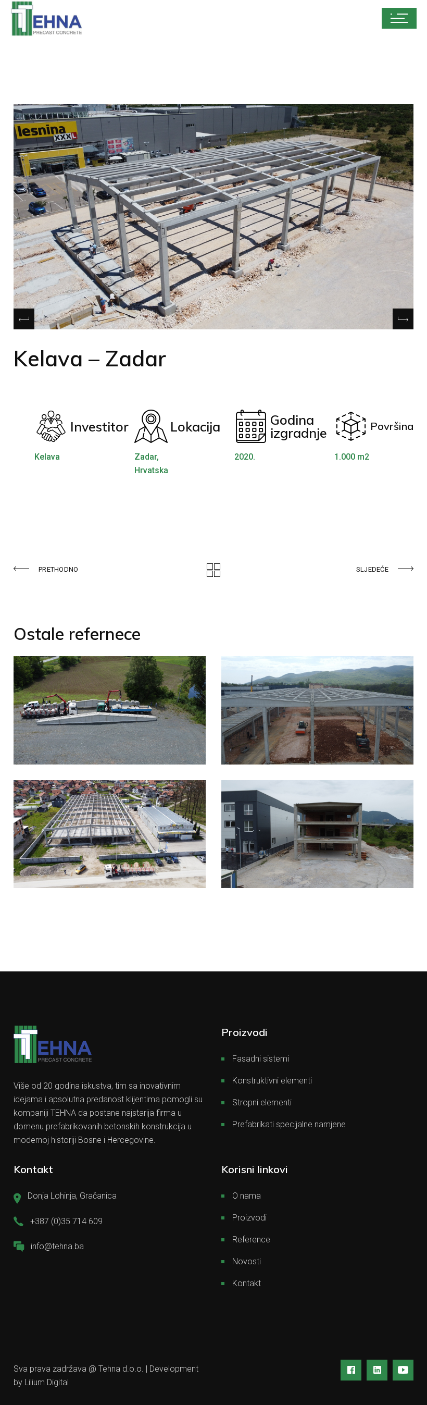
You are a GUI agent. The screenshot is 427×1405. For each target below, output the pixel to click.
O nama (246, 1196)
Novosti (246, 1261)
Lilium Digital (46, 1382)
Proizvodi (249, 1218)
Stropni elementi (262, 1102)
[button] (403, 319)
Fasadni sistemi (260, 1059)
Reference (251, 1239)
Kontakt (246, 1283)
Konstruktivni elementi (272, 1081)
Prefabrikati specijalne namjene (289, 1124)
